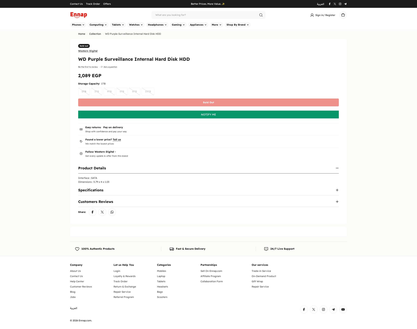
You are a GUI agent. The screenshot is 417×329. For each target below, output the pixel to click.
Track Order (93, 3)
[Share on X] (102, 212)
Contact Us (76, 3)
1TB (86, 92)
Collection (95, 33)
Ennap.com (85, 320)
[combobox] (208, 15)
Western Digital (88, 50)
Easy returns (93, 127)
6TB (124, 92)
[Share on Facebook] (92, 212)
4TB (111, 92)
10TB (149, 92)
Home (81, 33)
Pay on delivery (113, 127)
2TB (98, 92)
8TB (136, 92)
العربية (320, 4)
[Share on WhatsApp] (112, 212)
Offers (107, 3)
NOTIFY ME (208, 114)
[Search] (261, 15)
